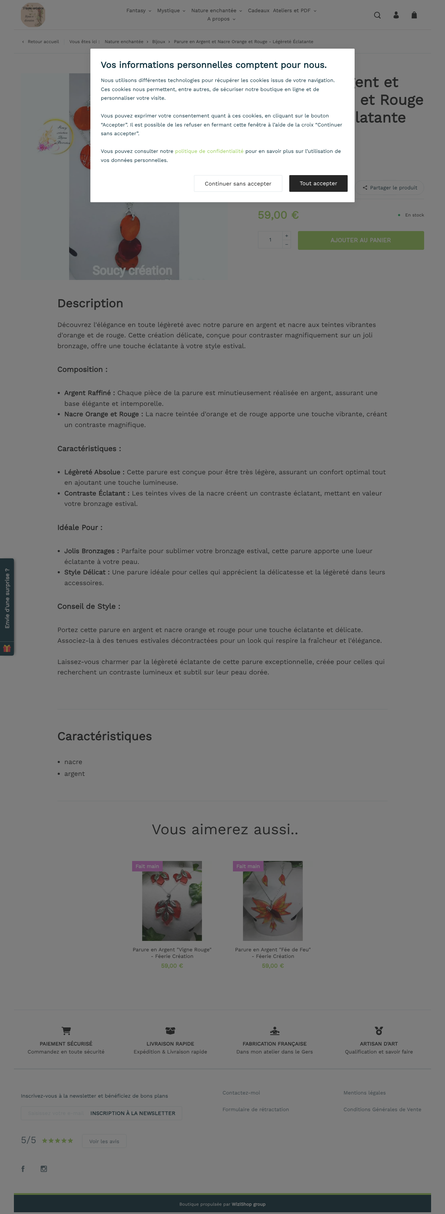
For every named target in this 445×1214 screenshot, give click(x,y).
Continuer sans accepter (238, 183)
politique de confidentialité (209, 151)
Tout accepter (318, 183)
